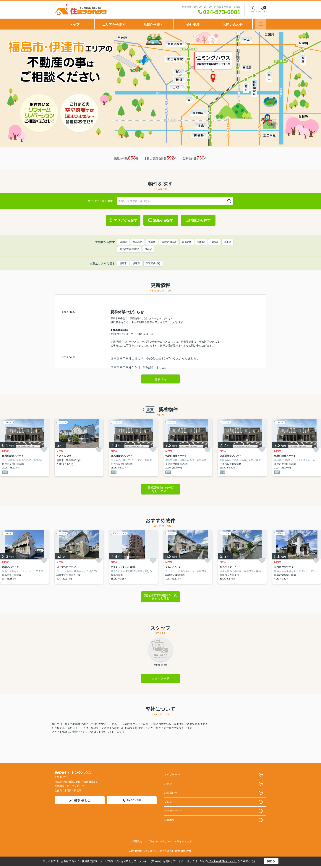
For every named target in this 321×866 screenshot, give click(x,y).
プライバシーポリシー (159, 841)
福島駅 (123, 241)
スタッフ (169, 783)
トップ (74, 24)
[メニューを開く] (261, 24)
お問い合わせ (233, 24)
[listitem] (79, 447)
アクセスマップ (173, 810)
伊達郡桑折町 (153, 263)
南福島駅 (137, 241)
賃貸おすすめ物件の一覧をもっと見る (160, 597)
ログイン (253, 11)
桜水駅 (214, 241)
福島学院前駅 (168, 241)
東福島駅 (187, 241)
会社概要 (193, 24)
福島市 (123, 263)
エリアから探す (114, 24)
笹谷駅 (148, 249)
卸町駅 (201, 241)
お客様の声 (170, 792)
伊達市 (136, 263)
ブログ (168, 801)
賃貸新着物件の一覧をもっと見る (160, 489)
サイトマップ (184, 841)
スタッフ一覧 (160, 678)
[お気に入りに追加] (44, 449)
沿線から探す (154, 24)
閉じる (271, 861)
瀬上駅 (227, 241)
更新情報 (160, 379)
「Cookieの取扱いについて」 (222, 861)
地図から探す (201, 220)
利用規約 (137, 841)
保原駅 (151, 241)
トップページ (172, 774)
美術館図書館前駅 (129, 249)
